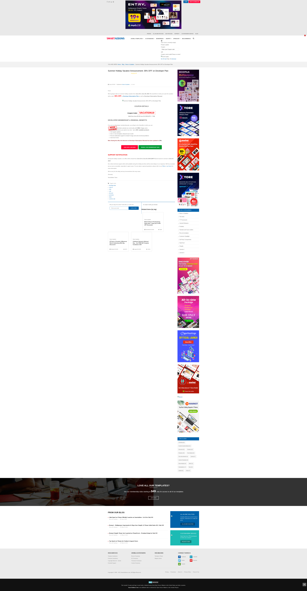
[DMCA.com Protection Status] (153, 582)
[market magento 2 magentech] (188, 416)
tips (191, 467)
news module (182, 463)
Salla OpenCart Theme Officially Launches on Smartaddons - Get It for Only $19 (131, 517)
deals (110, 197)
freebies (181, 453)
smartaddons (182, 467)
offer (110, 189)
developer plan (112, 185)
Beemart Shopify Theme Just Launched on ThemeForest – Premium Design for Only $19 (133, 533)
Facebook (183, 556)
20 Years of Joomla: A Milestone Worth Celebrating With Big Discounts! (118, 243)
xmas (188, 470)
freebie (190, 449)
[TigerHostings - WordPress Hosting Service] (188, 346)
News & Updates (129, 64)
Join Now (153, 498)
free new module (183, 456)
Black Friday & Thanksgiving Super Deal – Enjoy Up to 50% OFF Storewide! (152, 223)
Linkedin (195, 556)
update (181, 470)
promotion (111, 195)
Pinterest (195, 560)
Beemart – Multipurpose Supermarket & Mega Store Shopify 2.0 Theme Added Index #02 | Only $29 (136, 525)
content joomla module (184, 446)
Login (185, 1)
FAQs (163, 166)
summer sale (112, 198)
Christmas (181, 442)
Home (119, 64)
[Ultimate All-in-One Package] (188, 311)
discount (111, 193)
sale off (111, 187)
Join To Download (194, 1)
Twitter (183, 560)
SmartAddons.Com (133, 587)
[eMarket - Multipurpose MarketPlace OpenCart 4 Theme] (188, 379)
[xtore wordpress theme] (188, 120)
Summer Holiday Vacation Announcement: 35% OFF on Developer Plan (138, 71)
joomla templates (183, 460)
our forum (169, 166)
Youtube (183, 564)
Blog (123, 64)
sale (110, 191)
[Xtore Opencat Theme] (188, 189)
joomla (193, 456)
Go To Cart (164, 59)
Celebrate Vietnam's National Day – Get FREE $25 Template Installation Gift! (141, 243)
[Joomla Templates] (115, 38)
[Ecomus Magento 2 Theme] (188, 85)
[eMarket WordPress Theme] (188, 154)
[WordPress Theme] (188, 275)
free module (190, 453)
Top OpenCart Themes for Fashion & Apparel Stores (123, 541)
